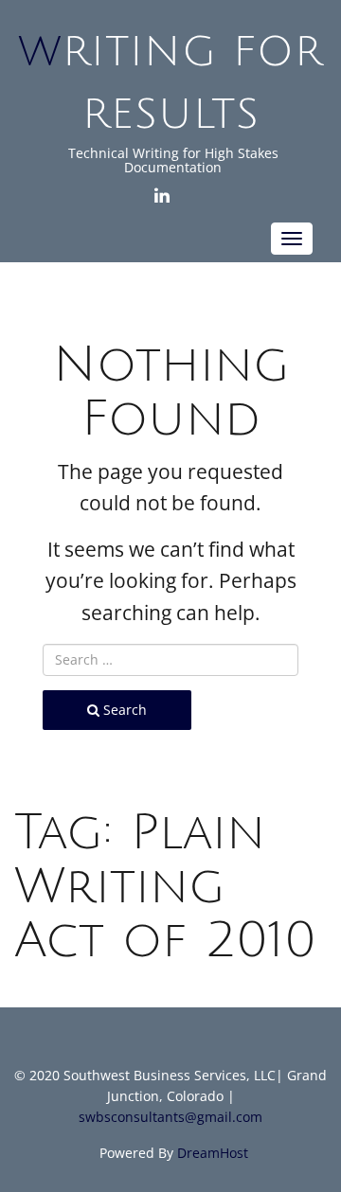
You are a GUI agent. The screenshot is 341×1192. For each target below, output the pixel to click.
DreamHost (212, 1153)
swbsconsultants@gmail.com (170, 1117)
